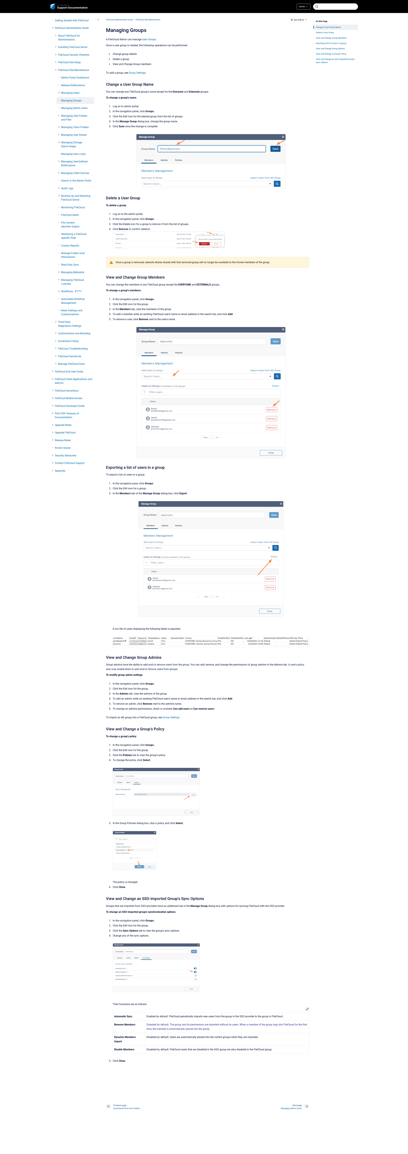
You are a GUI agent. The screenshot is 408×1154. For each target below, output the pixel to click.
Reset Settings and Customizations (71, 312)
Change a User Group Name (328, 27)
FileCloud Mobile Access (68, 398)
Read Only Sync (70, 264)
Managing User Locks (73, 154)
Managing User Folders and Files (74, 117)
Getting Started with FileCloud (71, 20)
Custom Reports (70, 245)
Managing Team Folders (75, 127)
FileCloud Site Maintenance (73, 70)
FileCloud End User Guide (69, 371)
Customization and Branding (74, 333)
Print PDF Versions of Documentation (67, 415)
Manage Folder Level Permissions (73, 255)
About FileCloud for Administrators (69, 37)
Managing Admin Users (74, 108)
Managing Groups (71, 100)
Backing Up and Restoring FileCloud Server (75, 197)
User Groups (149, 39)
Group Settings (137, 72)
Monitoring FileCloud (73, 207)
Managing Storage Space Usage (71, 144)
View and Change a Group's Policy (331, 54)
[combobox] (335, 7)
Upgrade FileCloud (65, 432)
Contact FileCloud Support (69, 463)
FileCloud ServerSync (67, 390)
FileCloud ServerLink (69, 356)
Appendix (60, 470)
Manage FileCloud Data (71, 363)
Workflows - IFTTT (71, 291)
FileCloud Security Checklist (73, 54)
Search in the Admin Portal (76, 180)
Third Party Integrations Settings (69, 323)
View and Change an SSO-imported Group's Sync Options (335, 61)
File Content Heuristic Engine (70, 224)
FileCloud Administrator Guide (72, 28)
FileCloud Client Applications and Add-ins (73, 381)
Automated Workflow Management (73, 301)
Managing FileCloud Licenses (72, 281)
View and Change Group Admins (330, 48)
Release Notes (63, 440)
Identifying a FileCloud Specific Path (73, 236)
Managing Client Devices (75, 173)
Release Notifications (73, 85)
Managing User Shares (74, 134)
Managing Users (70, 92)
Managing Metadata (72, 272)
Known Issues (63, 447)
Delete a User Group (325, 32)
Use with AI (299, 20)
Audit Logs (67, 188)
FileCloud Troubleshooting (73, 348)
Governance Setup (68, 341)
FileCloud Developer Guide (69, 405)
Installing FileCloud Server (72, 47)
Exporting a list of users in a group (331, 43)
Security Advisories (65, 455)
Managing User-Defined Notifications (74, 163)
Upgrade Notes (63, 425)
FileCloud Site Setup (69, 62)
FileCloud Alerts (70, 214)
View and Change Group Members (331, 38)
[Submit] (316, 6)
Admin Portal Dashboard (75, 77)
